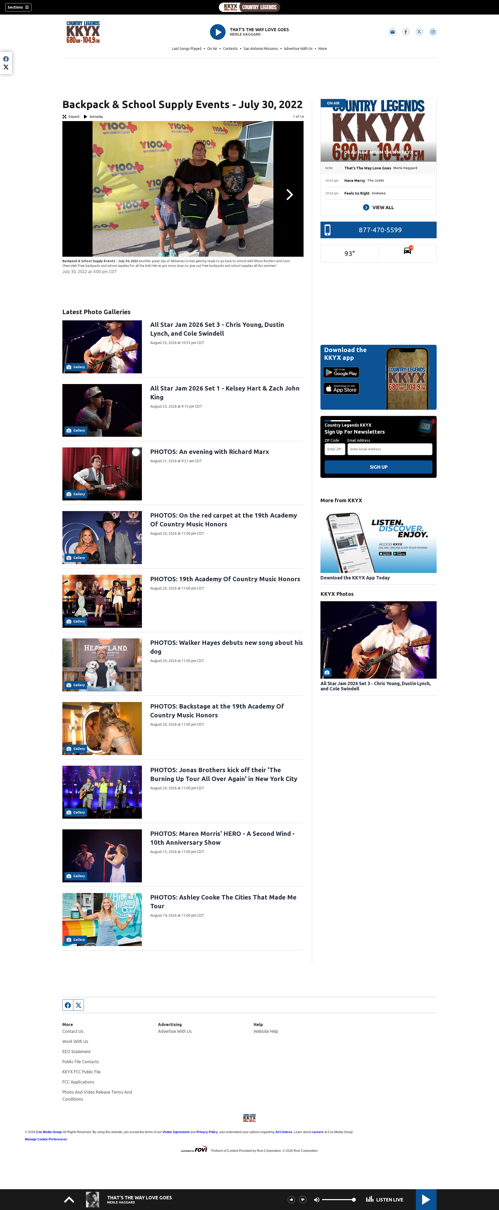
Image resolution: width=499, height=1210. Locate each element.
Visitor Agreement (175, 1132)
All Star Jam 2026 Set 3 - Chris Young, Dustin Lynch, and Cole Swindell (375, 686)
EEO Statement (76, 1051)
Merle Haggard (245, 34)
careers (318, 1132)
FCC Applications (78, 1082)
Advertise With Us (298, 49)
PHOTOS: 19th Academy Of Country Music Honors (225, 579)
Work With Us (75, 1041)
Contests (230, 49)
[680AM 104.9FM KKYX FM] (249, 7)
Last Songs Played (186, 49)
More (322, 49)
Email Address (358, 440)
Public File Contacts (80, 1061)
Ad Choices (283, 1132)
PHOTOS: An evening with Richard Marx (209, 451)
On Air (212, 49)
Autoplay (96, 116)
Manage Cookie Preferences (46, 1139)
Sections (15, 7)
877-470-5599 (380, 230)
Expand (74, 116)
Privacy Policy (207, 1132)
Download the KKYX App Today (355, 577)
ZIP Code (332, 440)
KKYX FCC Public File (81, 1071)
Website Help (266, 1031)
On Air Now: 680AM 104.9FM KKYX (378, 152)
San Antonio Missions (261, 49)
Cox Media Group (49, 1132)
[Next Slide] (289, 195)
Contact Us (72, 1031)
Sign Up (379, 467)
